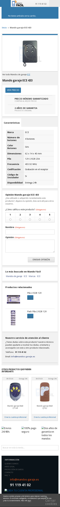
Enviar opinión (41, 259)
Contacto (9, 472)
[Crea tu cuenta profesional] (30, 490)
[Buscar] (55, 447)
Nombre (15, 227)
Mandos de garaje (14, 276)
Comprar (30, 297)
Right (56, 371)
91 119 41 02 (40, 4)
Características (12, 123)
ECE (28, 74)
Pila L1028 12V (34, 293)
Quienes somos (11, 464)
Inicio (4, 27)
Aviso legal (10, 467)
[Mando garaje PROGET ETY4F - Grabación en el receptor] (15, 392)
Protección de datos (14, 470)
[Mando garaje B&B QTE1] (45, 392)
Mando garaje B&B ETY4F (15, 407)
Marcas (32, 276)
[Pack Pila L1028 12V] (14, 318)
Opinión (15, 237)
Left (51, 371)
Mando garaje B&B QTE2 (45, 407)
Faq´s (7, 475)
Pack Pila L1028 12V (37, 311)
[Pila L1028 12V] (14, 299)
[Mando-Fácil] (18, 3)
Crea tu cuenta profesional (15, 417)
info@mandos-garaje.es (23, 356)
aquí (29, 500)
